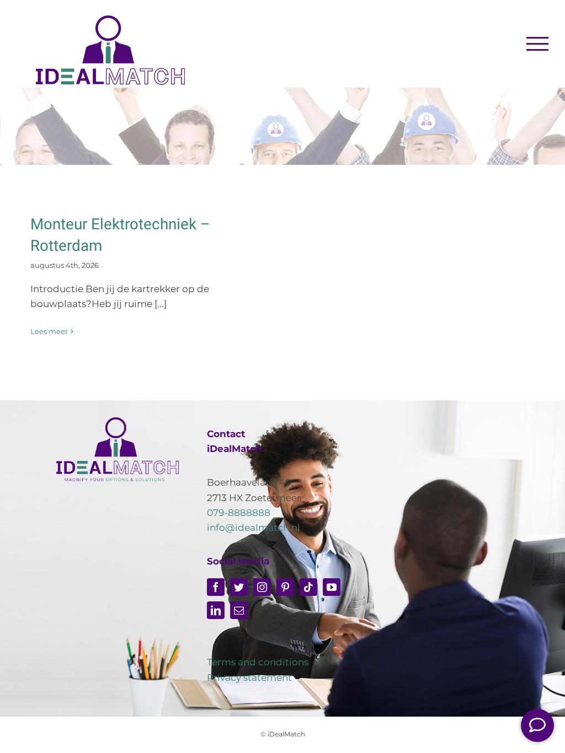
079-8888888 (238, 512)
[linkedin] (216, 610)
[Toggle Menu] (538, 43)
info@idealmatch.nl (253, 527)
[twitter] (239, 587)
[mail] (239, 610)
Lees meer (49, 331)
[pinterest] (285, 587)
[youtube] (331, 587)
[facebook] (216, 587)
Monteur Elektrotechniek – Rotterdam (120, 235)
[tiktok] (308, 587)
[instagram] (262, 587)
